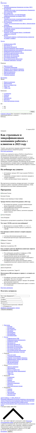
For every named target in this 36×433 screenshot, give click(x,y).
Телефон (3, 299)
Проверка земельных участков (16, 352)
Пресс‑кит (10, 372)
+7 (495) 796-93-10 (15, 397)
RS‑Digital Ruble (12, 335)
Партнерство (11, 381)
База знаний (10, 392)
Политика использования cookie (14, 400)
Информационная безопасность (16, 340)
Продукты (4, 3)
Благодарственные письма (14, 386)
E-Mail (2, 297)
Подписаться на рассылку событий (13, 304)
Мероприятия (11, 368)
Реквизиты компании (13, 383)
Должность (4, 303)
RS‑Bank (9, 326)
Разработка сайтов (12, 341)
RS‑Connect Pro (11, 329)
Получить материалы (7, 151)
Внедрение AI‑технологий (15, 347)
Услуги (3, 41)
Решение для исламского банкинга (17, 357)
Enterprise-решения (12, 363)
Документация (11, 393)
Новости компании (12, 366)
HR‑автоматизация (12, 362)
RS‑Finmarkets (11, 332)
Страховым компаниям (14, 356)
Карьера (9, 380)
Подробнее (4, 431)
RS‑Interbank (10, 328)
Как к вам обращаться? (7, 296)
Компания (3, 301)
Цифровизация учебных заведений (17, 359)
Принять (10, 431)
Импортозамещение (13, 360)
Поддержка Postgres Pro (14, 349)
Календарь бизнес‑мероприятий (16, 371)
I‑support (9, 389)
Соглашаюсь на (10, 307)
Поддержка (4, 77)
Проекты (9, 378)
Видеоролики (11, 395)
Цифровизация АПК (13, 338)
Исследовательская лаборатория (16, 350)
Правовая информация (7, 399)
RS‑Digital (10, 331)
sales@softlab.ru (5, 397)
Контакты (10, 384)
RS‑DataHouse (11, 334)
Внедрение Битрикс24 (13, 344)
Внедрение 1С (11, 343)
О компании (10, 377)
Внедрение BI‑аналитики (14, 346)
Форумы (9, 390)
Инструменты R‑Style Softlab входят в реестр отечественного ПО (14, 403)
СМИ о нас (10, 374)
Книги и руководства (13, 369)
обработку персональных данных (10, 308)
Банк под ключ (11, 355)
